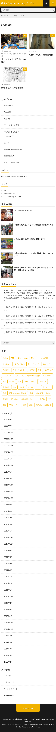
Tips (32, 358)
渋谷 (49, 399)
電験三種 (7, 156)
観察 (5, 119)
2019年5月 (8, 472)
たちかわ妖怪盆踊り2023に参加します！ (30, 239)
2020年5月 (8, 459)
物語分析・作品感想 (11, 149)
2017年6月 (8, 570)
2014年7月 (8, 649)
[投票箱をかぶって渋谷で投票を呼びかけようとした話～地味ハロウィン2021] (7, 272)
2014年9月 (8, 636)
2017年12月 (9, 537)
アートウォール (34, 364)
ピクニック (49, 370)
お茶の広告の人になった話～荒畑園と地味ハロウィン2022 (26, 290)
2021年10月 (9, 439)
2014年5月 (8, 655)
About (6, 112)
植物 (48, 393)
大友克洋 (42, 381)
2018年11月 (9, 491)
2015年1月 (8, 616)
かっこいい (7, 364)
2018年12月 (9, 485)
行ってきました (10, 125)
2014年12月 (9, 623)
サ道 (39, 370)
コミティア (7, 53)
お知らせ (7, 105)
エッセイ (46, 364)
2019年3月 (8, 478)
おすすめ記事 (43, 358)
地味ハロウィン (30, 381)
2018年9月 (8, 505)
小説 (14, 387)
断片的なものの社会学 (17, 393)
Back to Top (28, 708)
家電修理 (6, 387)
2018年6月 (8, 524)
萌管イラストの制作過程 (12, 88)
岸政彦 (21, 387)
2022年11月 (9, 433)
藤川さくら (50, 307)
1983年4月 (8, 662)
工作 (37, 387)
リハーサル (47, 376)
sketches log (9, 193)
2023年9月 (8, 426)
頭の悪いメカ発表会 (43, 405)
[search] (53, 10)
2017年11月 (9, 544)
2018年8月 (8, 511)
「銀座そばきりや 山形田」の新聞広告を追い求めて (23, 307)
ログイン (7, 676)
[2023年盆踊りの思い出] (7, 215)
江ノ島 (42, 399)
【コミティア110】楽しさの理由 (14, 60)
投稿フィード (9, 682)
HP (5, 190)
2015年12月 (9, 596)
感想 (14, 53)
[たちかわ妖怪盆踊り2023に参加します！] (7, 243)
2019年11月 (9, 465)
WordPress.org (9, 695)
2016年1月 (8, 590)
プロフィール (8, 376)
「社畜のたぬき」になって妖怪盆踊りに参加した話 (33, 225)
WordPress (35, 727)
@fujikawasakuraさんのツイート (14, 176)
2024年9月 (8, 419)
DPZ (12, 358)
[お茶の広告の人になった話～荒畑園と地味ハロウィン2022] (7, 258)
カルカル (6, 370)
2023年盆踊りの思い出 (23, 210)
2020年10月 (9, 452)
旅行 (31, 393)
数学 (4, 393)
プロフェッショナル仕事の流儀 (28, 376)
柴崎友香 (39, 393)
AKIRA (5, 358)
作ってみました (10, 132)
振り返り (20, 53)
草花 (17, 405)
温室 (4, 405)
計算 (31, 405)
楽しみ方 (14, 399)
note (26, 358)
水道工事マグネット (28, 399)
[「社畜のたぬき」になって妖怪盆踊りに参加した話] (7, 229)
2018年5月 (8, 531)
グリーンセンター (19, 370)
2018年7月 (8, 518)
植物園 (5, 399)
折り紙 (9, 136)
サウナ (32, 370)
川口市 (30, 387)
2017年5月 (8, 577)
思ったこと (47, 387)
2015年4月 (8, 603)
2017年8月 (8, 557)
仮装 (4, 381)
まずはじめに (19, 364)
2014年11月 (9, 629)
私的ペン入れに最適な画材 (41, 54)
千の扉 (11, 381)
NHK (19, 358)
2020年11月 (9, 446)
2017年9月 (8, 551)
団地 (19, 381)
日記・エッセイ (10, 162)
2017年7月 (8, 564)
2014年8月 (8, 642)
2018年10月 (9, 498)
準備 (11, 405)
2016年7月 (8, 583)
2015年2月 (8, 609)
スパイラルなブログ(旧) (13, 196)
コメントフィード (10, 689)
